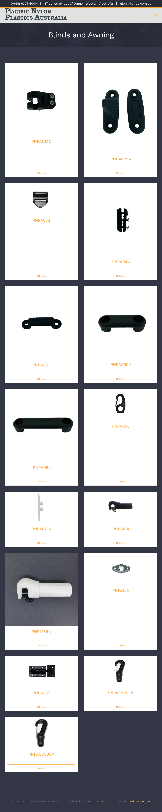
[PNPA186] (120, 569)
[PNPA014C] (41, 99)
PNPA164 (120, 528)
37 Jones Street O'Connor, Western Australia (78, 3)
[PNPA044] (120, 219)
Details (42, 173)
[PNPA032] (41, 199)
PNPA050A (120, 364)
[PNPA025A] (120, 108)
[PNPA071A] (41, 507)
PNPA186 (120, 590)
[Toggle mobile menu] (155, 14)
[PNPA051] (41, 425)
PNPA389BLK (41, 754)
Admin (101, 801)
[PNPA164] (120, 507)
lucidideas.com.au (139, 801)
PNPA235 (41, 692)
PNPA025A (120, 159)
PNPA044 (121, 261)
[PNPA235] (41, 671)
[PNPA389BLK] (41, 733)
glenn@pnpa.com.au (135, 3)
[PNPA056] (120, 405)
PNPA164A (41, 631)
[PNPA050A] (120, 322)
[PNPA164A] (41, 589)
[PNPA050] (41, 322)
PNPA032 (41, 220)
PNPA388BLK (121, 692)
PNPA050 (41, 364)
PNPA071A (41, 528)
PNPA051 (41, 467)
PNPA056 (121, 426)
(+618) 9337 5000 (24, 3)
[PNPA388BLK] (120, 671)
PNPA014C (41, 141)
